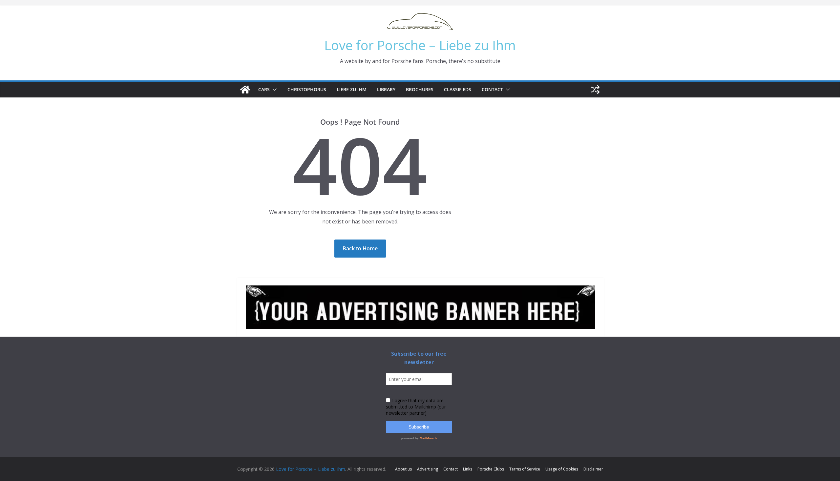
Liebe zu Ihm (352, 89)
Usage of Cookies (561, 469)
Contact (492, 89)
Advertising (427, 469)
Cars (264, 89)
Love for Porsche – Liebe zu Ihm (420, 45)
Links (467, 469)
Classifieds (457, 89)
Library (386, 89)
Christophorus (306, 89)
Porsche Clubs (490, 469)
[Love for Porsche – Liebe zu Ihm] (245, 89)
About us (403, 469)
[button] (273, 89)
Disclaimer (593, 469)
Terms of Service (524, 469)
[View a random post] (595, 89)
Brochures (419, 89)
